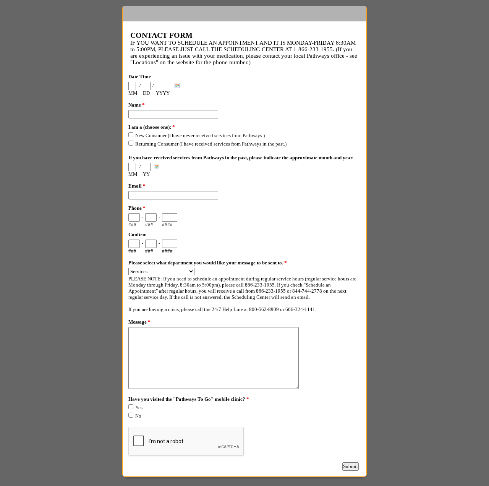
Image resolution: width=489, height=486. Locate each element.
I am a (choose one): (151, 127)
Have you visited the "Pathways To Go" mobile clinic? (188, 399)
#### (167, 224)
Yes (138, 407)
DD (146, 93)
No (138, 416)
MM (133, 93)
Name (136, 105)
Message (139, 322)
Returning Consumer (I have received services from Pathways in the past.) (211, 144)
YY (146, 174)
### (132, 224)
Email (137, 186)
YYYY (163, 93)
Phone (137, 208)
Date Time (139, 76)
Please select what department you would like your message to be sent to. (207, 263)
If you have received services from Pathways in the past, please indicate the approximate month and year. (240, 157)
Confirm (137, 234)
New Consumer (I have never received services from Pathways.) (200, 135)
